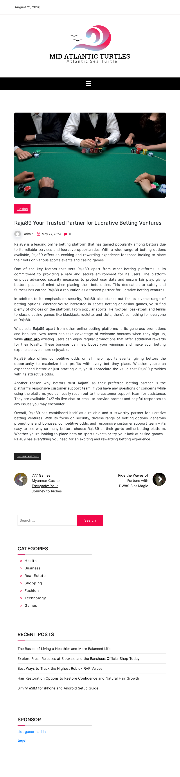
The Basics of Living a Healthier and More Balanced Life (64, 648)
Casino (22, 209)
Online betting (28, 456)
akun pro (32, 339)
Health (31, 560)
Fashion (32, 590)
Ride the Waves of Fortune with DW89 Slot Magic (133, 480)
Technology (35, 598)
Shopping (33, 583)
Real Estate (35, 575)
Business (33, 568)
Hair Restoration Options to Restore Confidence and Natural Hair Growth (78, 678)
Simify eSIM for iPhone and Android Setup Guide (58, 688)
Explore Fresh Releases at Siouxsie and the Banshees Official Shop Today (79, 658)
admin (29, 234)
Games (31, 605)
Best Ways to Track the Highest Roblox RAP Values (60, 668)
